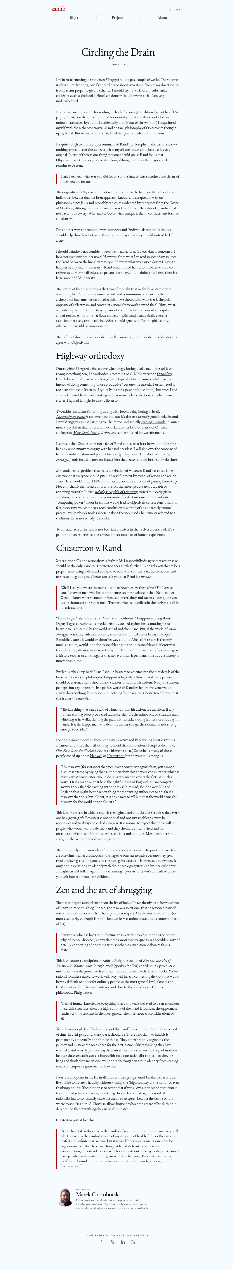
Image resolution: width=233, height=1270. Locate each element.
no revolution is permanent (130, 656)
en (176, 10)
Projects (118, 18)
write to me (134, 1208)
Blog (73, 18)
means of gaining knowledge (157, 482)
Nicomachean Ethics (71, 417)
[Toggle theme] (170, 10)
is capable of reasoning (116, 492)
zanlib (58, 9)
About (162, 18)
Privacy (142, 1235)
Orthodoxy (164, 374)
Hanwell (96, 756)
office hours (99, 1208)
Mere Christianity (86, 433)
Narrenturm (115, 756)
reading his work (153, 422)
